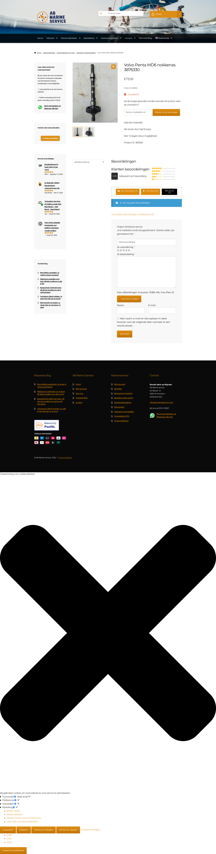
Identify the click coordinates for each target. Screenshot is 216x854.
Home (40, 38)
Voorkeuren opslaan (68, 830)
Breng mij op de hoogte (166, 112)
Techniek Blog (145, 38)
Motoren (50, 38)
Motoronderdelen (69, 38)
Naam (120, 305)
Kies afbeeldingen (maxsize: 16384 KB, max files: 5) (145, 292)
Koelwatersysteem (109, 38)
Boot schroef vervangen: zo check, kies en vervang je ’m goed (50, 305)
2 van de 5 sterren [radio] (121, 250)
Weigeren (23, 830)
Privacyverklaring (121, 421)
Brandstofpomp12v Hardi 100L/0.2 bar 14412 (51, 167)
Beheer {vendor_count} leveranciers (24, 818)
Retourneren (119, 407)
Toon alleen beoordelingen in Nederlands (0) (132, 214)
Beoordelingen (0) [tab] (81, 162)
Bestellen (118, 389)
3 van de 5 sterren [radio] (123, 250)
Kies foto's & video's (130, 299)
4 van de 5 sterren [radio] (126, 250)
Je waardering (126, 247)
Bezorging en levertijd (123, 393)
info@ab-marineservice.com (161, 402)
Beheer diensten (14, 814)
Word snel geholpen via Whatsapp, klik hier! (52, 107)
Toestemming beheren (13, 850)
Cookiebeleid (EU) (121, 416)
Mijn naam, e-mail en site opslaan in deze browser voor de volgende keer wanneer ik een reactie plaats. (143, 322)
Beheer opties (13, 811)
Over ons (79, 393)
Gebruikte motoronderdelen (86, 53)
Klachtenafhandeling (122, 402)
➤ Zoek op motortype (50, 138)
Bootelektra (89, 38)
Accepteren (8, 830)
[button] (113, 66)
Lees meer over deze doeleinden (22, 821)
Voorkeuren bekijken (43, 830)
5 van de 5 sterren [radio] (129, 250)
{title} (9, 835)
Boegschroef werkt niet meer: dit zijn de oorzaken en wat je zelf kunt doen (51, 290)
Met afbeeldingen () (129, 191)
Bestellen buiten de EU (123, 398)
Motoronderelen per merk (66, 53)
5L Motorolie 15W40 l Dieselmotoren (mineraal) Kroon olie (52, 185)
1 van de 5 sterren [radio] (118, 250)
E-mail (152, 305)
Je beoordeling (126, 254)
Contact (128, 38)
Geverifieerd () (151, 191)
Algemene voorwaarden (124, 412)
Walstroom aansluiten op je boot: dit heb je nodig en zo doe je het (51, 281)
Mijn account (81, 389)
